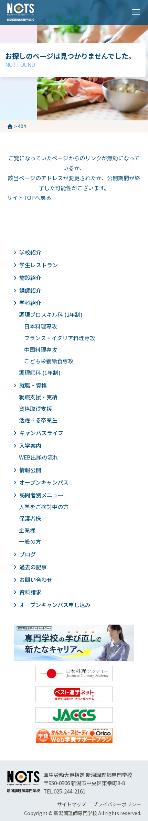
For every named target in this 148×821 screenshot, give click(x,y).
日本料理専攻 (40, 326)
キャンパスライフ (41, 433)
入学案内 (30, 445)
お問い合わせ (35, 579)
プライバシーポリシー (117, 804)
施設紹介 (30, 277)
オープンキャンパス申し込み (55, 605)
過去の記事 (33, 567)
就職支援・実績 (38, 397)
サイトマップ (71, 804)
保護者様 (30, 518)
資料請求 (30, 592)
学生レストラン (38, 265)
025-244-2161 (69, 791)
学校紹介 (30, 252)
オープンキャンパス (43, 482)
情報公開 (30, 470)
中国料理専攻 (40, 349)
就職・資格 (33, 385)
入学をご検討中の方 (43, 507)
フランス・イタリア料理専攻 (59, 338)
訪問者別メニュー (41, 495)
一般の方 (30, 541)
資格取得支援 (35, 408)
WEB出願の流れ (38, 457)
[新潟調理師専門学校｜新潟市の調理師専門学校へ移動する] (10, 126)
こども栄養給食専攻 (49, 361)
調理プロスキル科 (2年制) (51, 314)
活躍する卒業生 (38, 420)
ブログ (27, 554)
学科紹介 (30, 303)
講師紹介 (30, 290)
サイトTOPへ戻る (29, 197)
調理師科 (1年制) (40, 372)
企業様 (27, 530)
